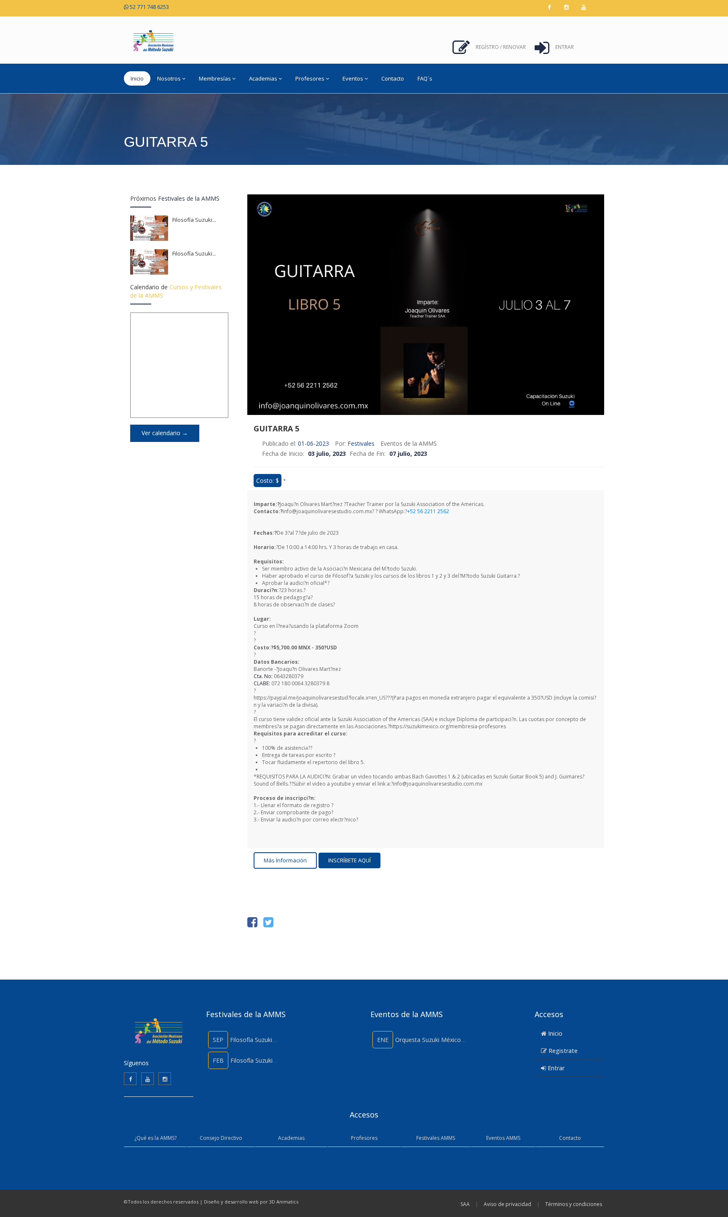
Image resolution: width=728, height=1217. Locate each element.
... (214, 219)
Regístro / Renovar (501, 47)
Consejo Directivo (221, 1138)
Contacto (392, 78)
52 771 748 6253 (148, 7)
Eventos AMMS (503, 1138)
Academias (291, 1138)
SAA (465, 1204)
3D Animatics (283, 1201)
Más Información (285, 860)
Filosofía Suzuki (194, 219)
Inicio (137, 78)
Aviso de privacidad (507, 1204)
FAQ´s (425, 78)
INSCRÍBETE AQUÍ (349, 860)
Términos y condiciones (573, 1204)
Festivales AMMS (435, 1138)
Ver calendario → (165, 433)
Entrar (564, 47)
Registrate (562, 1051)
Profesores (364, 1138)
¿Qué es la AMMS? (155, 1138)
